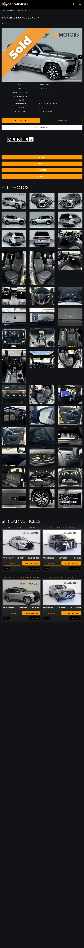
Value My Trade (21, 120)
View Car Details (31, 563)
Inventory (10, 10)
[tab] (42, 157)
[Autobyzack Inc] (15, 4)
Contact (42, 176)
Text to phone (35, 568)
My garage (12, 563)
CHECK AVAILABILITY (42, 127)
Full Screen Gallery (67, 78)
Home (3, 10)
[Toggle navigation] (80, 4)
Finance (42, 170)
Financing (63, 120)
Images (42, 164)
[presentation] (80, 57)
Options (42, 157)
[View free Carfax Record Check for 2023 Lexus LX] (21, 140)
